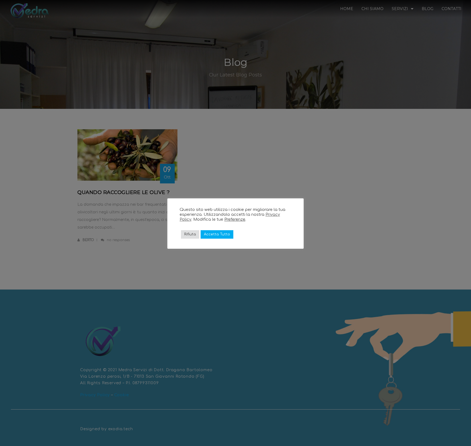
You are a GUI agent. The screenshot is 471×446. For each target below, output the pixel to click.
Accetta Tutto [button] (217, 234)
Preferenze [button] (234, 219)
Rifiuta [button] (190, 234)
